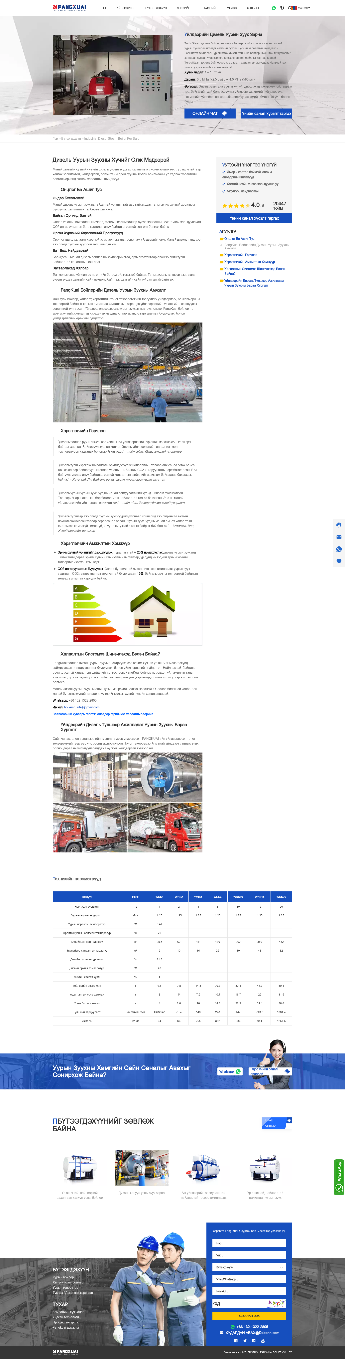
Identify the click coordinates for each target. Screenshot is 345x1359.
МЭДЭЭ (232, 8)
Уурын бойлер (63, 1277)
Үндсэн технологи (66, 1317)
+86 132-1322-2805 (252, 1327)
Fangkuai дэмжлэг (66, 1327)
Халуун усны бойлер (68, 1282)
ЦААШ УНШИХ (270, 1123)
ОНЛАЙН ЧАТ (205, 113)
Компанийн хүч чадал (68, 1312)
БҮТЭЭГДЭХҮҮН (156, 8)
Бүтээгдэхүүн (71, 138)
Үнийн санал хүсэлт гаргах (266, 113)
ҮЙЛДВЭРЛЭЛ (126, 8)
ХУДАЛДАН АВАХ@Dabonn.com (252, 1333)
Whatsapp (226, 1071)
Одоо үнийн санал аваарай (264, 1071)
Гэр (55, 138)
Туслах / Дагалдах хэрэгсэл (73, 1292)
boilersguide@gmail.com (81, 707)
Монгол (303, 8)
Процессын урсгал (66, 1322)
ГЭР (104, 8)
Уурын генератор (65, 1287)
